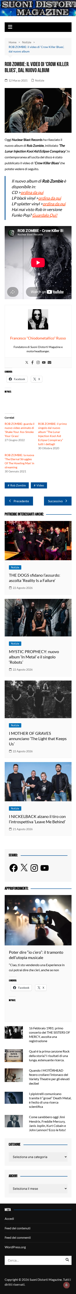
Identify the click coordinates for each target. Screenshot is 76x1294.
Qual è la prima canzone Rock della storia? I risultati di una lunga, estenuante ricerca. (49, 1055)
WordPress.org (15, 1247)
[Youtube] (44, 363)
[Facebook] (32, 363)
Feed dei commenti (18, 1237)
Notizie (39, 80)
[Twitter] (27, 363)
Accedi (9, 1218)
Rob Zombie (18, 485)
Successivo (55, 501)
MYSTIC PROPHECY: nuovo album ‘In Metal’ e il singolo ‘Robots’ (34, 656)
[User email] (49, 363)
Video (40, 485)
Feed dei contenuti (17, 1228)
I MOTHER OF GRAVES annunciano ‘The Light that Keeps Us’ (38, 738)
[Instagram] (38, 363)
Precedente (21, 501)
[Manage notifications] (66, 1285)
